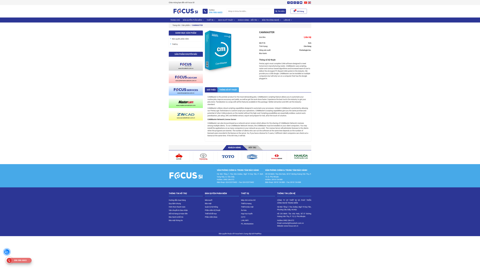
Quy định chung (175, 203)
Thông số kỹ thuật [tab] (228, 90)
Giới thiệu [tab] (211, 90)
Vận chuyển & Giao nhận (178, 210)
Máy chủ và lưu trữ (248, 200)
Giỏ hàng (299, 11)
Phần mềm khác (211, 217)
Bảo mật (208, 203)
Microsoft (208, 200)
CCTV (243, 217)
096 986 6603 (215, 12)
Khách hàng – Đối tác (247, 20)
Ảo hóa (243, 210)
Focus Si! (191, 3)
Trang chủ (175, 20)
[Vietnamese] (305, 3)
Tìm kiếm (281, 11)
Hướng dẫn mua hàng (177, 200)
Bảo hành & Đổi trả (176, 217)
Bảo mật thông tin (176, 220)
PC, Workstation (247, 224)
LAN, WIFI (245, 220)
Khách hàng (234, 147)
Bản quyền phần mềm (192, 20)
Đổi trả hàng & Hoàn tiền (178, 214)
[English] (309, 3)
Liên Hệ (287, 20)
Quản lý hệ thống (211, 207)
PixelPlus (257, 234)
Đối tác (252, 147)
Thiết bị (210, 20)
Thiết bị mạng (246, 203)
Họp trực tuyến (247, 214)
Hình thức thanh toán (177, 207)
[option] (179, 157)
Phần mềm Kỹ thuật (212, 210)
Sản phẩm (186, 25)
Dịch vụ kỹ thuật (225, 20)
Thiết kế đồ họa (211, 214)
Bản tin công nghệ (270, 20)
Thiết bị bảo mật (247, 207)
